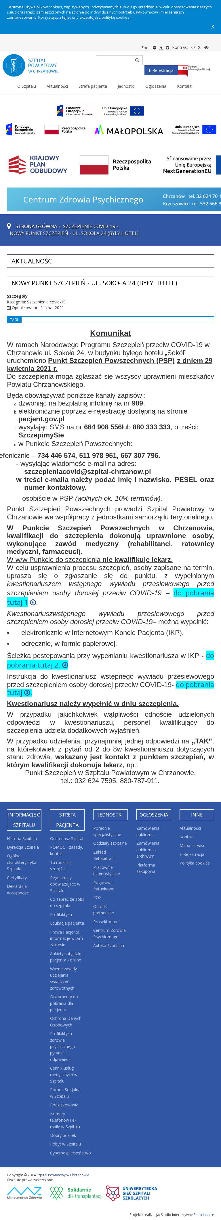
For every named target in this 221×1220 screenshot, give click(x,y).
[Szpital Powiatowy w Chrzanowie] (36, 65)
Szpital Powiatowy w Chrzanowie (63, 1175)
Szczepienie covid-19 (89, 226)
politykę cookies (115, 17)
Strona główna (36, 226)
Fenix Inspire (204, 1214)
